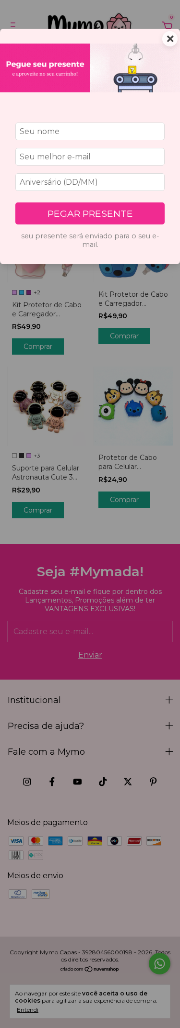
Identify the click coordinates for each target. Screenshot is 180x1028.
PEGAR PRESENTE (90, 213)
